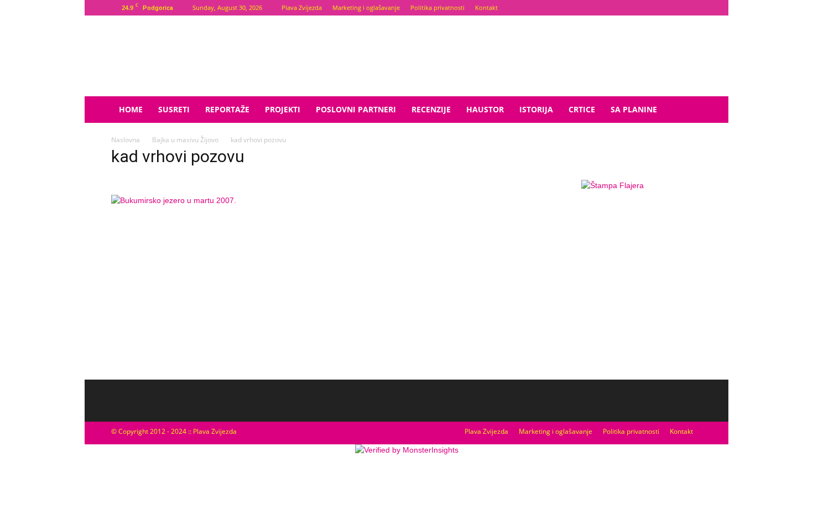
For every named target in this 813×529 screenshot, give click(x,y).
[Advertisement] (612, 285)
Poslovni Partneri (356, 109)
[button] (688, 110)
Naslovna (125, 139)
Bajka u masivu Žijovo (185, 139)
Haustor (485, 109)
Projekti (282, 109)
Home (131, 109)
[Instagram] (693, 7)
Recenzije (431, 109)
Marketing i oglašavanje (366, 7)
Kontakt (486, 7)
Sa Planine (634, 109)
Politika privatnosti (437, 7)
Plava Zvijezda (302, 7)
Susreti (174, 109)
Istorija (536, 109)
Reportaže (227, 109)
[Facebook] (675, 7)
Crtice (582, 109)
